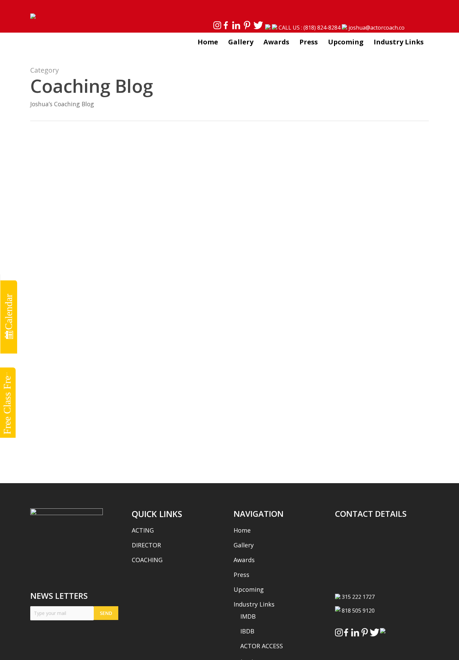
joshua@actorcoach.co (376, 27)
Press (241, 575)
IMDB (248, 616)
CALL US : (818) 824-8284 (309, 27)
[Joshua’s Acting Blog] (128, 329)
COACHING (147, 560)
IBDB (247, 631)
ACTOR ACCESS (261, 646)
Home (242, 530)
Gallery (244, 545)
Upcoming (249, 589)
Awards (244, 560)
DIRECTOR (146, 545)
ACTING (143, 530)
